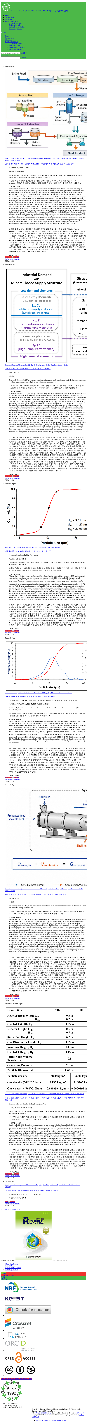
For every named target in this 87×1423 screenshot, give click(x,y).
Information (16, 259)
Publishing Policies (15, 29)
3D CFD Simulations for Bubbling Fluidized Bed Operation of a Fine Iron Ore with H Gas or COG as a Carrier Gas (45, 1097)
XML (10, 257)
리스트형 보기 (6, 1209)
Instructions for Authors (17, 27)
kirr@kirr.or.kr (79, 1413)
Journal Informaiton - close (23, 1379)
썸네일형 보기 (16, 1209)
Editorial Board (14, 25)
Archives (4, 1278)
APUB (81, 1415)
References (9, 259)
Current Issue (9, 17)
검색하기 (23, 53)
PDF (6, 257)
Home (7, 15)
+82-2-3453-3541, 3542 (43, 1413)
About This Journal (15, 23)
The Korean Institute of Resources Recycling (51, 1420)
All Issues (8, 19)
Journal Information (11, 21)
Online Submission (7, 1275)
